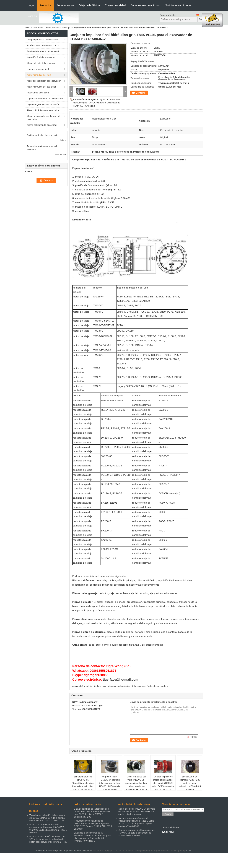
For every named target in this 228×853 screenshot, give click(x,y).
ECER (188, 850)
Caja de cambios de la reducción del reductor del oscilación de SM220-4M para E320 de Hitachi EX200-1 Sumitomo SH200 (92, 813)
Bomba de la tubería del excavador (44, 51)
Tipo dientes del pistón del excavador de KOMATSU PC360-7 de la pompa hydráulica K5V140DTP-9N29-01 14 (47, 818)
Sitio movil (169, 832)
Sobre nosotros (65, 5)
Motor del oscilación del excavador (44, 81)
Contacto (141, 92)
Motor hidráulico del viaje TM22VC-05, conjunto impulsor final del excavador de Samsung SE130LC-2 (136, 783)
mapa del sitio (171, 827)
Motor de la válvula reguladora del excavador (43, 117)
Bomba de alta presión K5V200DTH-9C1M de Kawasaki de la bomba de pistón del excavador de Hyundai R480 (48, 839)
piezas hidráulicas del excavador (129, 686)
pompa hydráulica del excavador (43, 39)
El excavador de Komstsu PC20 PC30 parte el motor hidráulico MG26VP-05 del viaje (190, 783)
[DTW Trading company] (59, 17)
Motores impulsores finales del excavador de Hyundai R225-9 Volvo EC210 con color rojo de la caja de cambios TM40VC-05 (163, 784)
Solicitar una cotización (178, 5)
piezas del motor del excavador (42, 125)
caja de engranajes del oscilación (43, 104)
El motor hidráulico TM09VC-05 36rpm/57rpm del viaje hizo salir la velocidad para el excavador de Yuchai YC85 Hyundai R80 (83, 786)
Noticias (32, 16)
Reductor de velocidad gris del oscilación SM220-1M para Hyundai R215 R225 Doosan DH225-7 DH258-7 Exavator (93, 825)
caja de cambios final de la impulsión (45, 98)
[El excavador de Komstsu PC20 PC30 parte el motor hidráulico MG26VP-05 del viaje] (189, 766)
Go (200, 19)
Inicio (27, 27)
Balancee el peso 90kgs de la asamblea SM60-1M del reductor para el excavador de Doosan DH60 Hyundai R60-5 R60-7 (92, 837)
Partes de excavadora (157, 686)
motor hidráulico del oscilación (41, 87)
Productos (45, 5)
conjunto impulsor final (38, 69)
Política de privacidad (45, 850)
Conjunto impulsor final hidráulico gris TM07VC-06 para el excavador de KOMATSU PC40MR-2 (96, 102)
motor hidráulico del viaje (58, 27)
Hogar (31, 5)
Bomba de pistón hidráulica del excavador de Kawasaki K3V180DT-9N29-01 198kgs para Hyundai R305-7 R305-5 (48, 828)
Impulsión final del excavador (41, 57)
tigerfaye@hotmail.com (120, 679)
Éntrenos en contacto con (145, 5)
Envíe (168, 814)
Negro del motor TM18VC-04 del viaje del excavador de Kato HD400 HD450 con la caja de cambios (109, 783)
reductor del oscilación (38, 92)
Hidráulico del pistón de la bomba (43, 45)
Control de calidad (115, 5)
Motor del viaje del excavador (41, 63)
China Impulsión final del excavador (74, 850)
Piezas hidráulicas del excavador (43, 110)
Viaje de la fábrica (89, 5)
